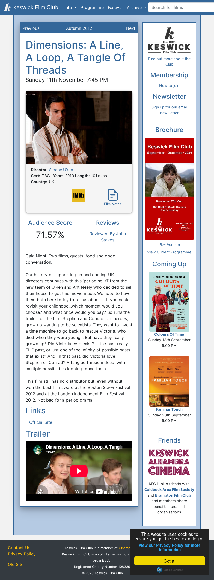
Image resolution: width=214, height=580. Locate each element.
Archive (135, 7)
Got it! (170, 561)
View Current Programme (169, 252)
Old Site (15, 564)
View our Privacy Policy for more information (170, 547)
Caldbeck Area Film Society (169, 489)
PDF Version (169, 244)
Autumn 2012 (79, 28)
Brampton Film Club (173, 495)
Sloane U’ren (61, 169)
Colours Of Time (169, 334)
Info (68, 7)
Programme (92, 7)
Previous (30, 28)
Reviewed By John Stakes (108, 236)
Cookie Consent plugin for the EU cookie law (170, 570)
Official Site (40, 422)
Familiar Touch (169, 409)
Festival (115, 7)
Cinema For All (130, 548)
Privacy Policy (22, 553)
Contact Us (19, 547)
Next (130, 28)
